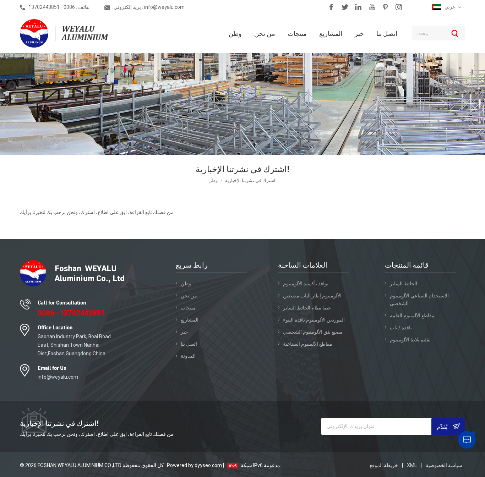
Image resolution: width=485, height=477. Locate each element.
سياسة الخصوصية (444, 465)
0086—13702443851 (71, 313)
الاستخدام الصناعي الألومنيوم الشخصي (419, 299)
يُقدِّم (442, 426)
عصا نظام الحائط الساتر (307, 308)
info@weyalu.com (58, 377)
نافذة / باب (401, 327)
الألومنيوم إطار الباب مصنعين (312, 295)
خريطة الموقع (384, 465)
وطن (235, 33)
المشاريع (330, 33)
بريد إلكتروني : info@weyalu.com (149, 7)
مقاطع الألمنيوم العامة (412, 315)
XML (412, 465)
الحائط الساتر (403, 283)
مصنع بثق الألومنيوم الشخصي (313, 332)
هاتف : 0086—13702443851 (58, 7)
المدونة (188, 356)
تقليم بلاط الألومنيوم (410, 339)
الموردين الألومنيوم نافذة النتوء (314, 320)
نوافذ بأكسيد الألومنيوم (305, 283)
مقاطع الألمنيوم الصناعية (307, 344)
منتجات (297, 33)
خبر (359, 33)
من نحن (264, 33)
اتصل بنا (386, 33)
